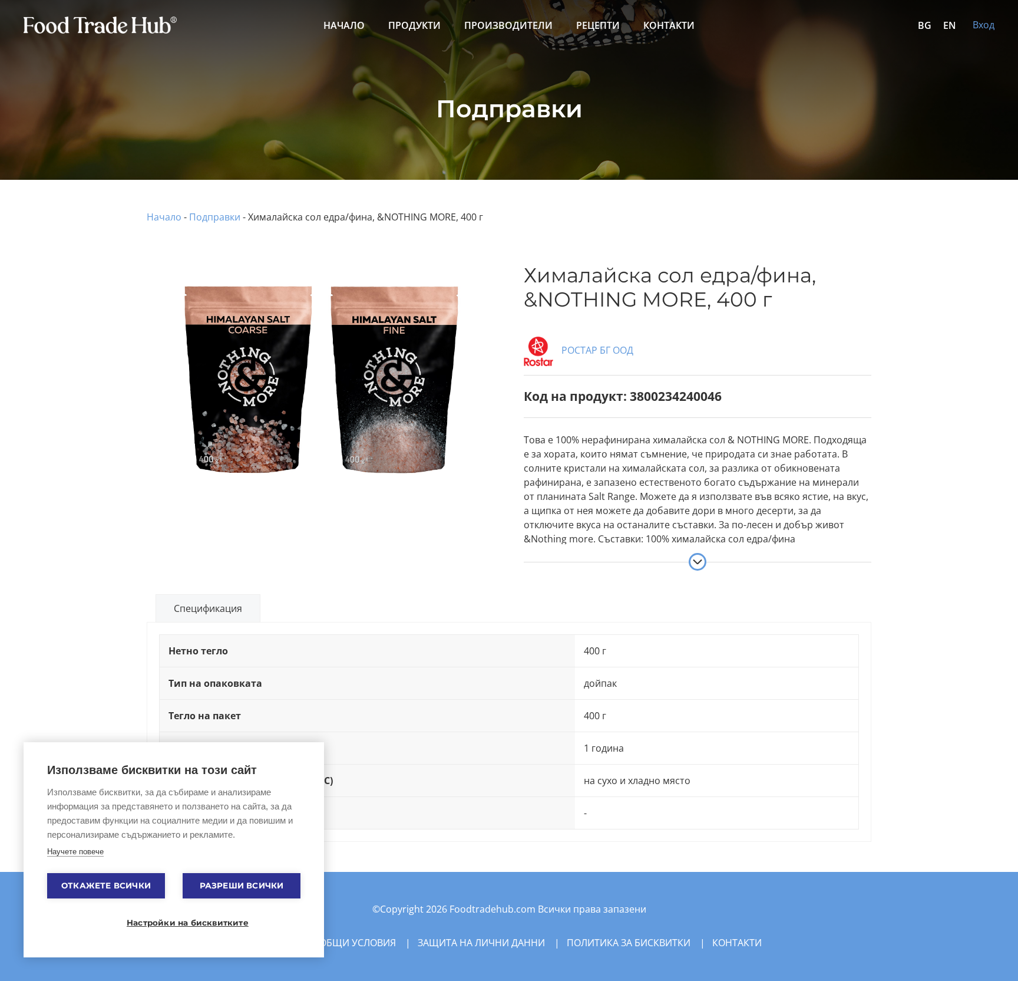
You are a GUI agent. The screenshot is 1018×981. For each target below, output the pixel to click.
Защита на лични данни (481, 942)
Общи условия (357, 942)
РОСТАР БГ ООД (596, 350)
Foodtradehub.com (493, 909)
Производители (508, 25)
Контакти (669, 25)
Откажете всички (106, 885)
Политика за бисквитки (628, 942)
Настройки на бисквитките (180, 922)
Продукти (414, 25)
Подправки (214, 216)
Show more (697, 562)
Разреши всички (242, 885)
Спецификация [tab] (208, 608)
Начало (344, 25)
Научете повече (75, 851)
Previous (131, 349)
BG (924, 25)
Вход (983, 24)
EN (949, 25)
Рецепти (598, 25)
